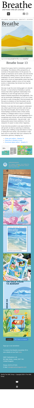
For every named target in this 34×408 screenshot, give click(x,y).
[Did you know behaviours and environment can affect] (17, 211)
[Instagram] (27, 13)
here (20, 352)
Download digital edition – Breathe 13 (16, 142)
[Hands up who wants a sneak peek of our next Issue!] (17, 295)
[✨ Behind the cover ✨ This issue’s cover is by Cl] (17, 183)
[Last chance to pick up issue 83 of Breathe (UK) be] (17, 267)
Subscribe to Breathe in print (13, 140)
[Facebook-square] (23, 13)
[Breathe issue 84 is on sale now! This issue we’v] (17, 239)
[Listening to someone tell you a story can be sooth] (17, 323)
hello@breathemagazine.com (17, 367)
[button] (8, 13)
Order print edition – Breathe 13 (14, 138)
